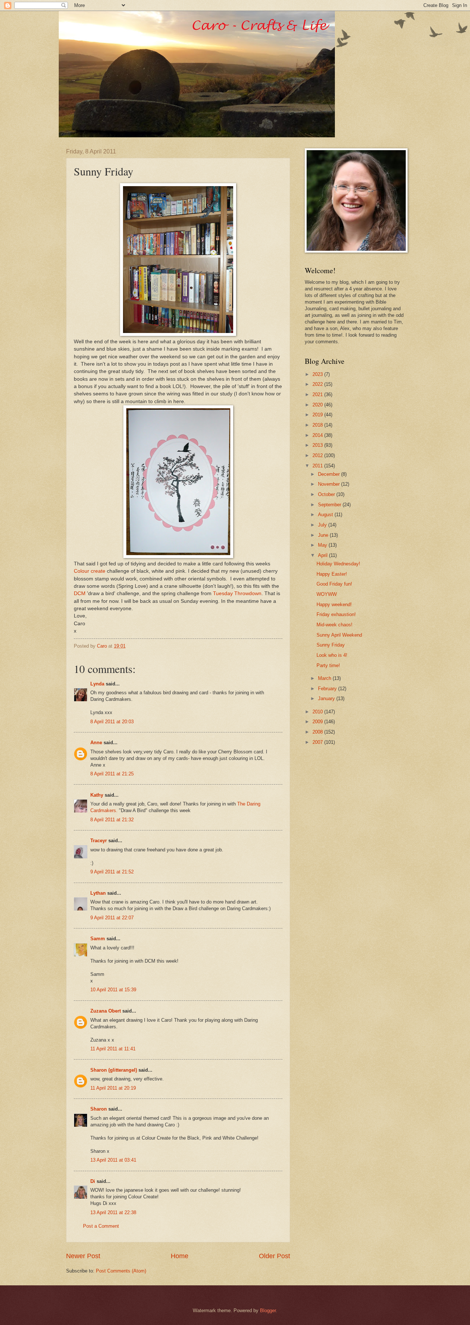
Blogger (268, 1310)
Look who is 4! (332, 655)
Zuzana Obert (105, 1011)
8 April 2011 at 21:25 (112, 773)
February (328, 688)
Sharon (98, 1109)
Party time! (328, 665)
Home (179, 1256)
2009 (318, 721)
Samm (97, 938)
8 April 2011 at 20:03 (112, 721)
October (327, 494)
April (323, 555)
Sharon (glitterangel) (113, 1070)
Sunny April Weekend (339, 635)
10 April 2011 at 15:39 (113, 989)
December (329, 474)
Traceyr (98, 840)
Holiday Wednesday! (338, 563)
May (323, 545)
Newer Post (83, 1256)
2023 (318, 374)
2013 (318, 445)
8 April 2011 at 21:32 (112, 819)
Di (92, 1181)
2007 (318, 742)
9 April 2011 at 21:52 (112, 872)
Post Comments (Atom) (121, 1271)
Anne (96, 742)
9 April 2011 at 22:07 (112, 917)
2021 (318, 394)
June (324, 535)
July (323, 525)
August (326, 514)
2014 (318, 435)
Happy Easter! (332, 574)
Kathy (96, 795)
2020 (318, 405)
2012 (318, 455)
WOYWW (327, 594)
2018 (318, 425)
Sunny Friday (331, 645)
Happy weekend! (334, 604)
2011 (318, 465)
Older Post (274, 1256)
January (327, 698)
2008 (318, 732)
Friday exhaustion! (336, 614)
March (325, 678)
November (329, 484)
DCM (80, 593)
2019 (318, 414)
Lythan (98, 893)
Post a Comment (101, 1226)
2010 (318, 711)
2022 (318, 384)
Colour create (89, 571)
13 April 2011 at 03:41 (113, 1160)
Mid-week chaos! (334, 624)
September (330, 504)
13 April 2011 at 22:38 (113, 1212)
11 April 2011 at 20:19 (113, 1088)
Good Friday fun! (334, 584)
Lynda (97, 684)
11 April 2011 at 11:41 (112, 1048)
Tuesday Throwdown (237, 593)
